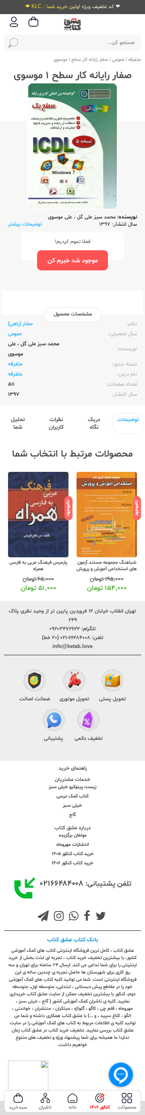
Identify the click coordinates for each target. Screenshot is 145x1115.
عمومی (118, 59)
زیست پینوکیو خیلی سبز (72, 787)
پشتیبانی (53, 738)
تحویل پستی (112, 699)
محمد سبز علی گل (95, 217)
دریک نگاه (94, 423)
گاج (72, 815)
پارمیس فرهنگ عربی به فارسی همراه (38, 565)
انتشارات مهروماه (72, 844)
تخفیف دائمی (89, 738)
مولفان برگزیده (73, 835)
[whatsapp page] (72, 917)
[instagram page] (57, 917)
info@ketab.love (72, 646)
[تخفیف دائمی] (88, 721)
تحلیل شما (18, 423)
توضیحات (128, 420)
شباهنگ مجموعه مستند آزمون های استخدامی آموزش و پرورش (107, 565)
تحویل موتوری (74, 699)
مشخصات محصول (73, 314)
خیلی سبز (72, 805)
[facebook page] (85, 917)
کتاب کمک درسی (72, 796)
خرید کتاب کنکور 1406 (72, 863)
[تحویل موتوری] (74, 681)
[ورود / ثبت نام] (14, 26)
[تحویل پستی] (113, 681)
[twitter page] (99, 917)
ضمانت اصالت (34, 699)
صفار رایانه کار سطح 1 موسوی (81, 59)
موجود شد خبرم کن (73, 260)
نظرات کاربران (56, 423)
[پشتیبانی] (54, 721)
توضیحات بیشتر (25, 224)
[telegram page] (43, 917)
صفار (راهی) (20, 324)
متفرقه (134, 59)
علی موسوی (60, 217)
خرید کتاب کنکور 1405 (73, 854)
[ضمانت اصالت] (34, 681)
